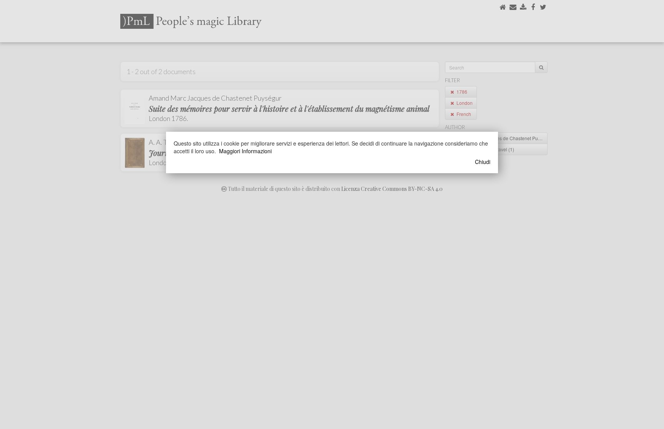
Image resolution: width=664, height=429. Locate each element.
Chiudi (482, 162)
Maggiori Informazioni (245, 151)
